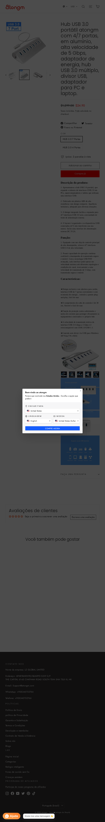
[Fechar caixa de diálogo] (80, 390)
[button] (52, 410)
